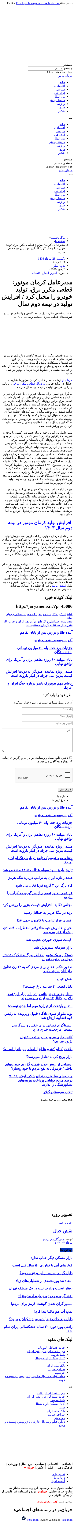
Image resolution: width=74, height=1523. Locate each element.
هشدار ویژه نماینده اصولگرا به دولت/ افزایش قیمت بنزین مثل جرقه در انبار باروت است (39, 673)
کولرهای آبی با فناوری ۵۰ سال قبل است (42, 1265)
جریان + (29, 1467)
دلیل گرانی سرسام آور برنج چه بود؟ (46, 1273)
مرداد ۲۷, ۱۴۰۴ (62, 1242)
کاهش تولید (59, 585)
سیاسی (60, 89)
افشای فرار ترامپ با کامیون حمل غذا (44, 920)
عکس (61, 111)
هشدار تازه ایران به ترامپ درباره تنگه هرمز (40, 878)
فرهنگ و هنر (57, 100)
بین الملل (59, 96)
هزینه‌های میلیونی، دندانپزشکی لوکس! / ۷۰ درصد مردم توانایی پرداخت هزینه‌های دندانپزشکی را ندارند (40, 1080)
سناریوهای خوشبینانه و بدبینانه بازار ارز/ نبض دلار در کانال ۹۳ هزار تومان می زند (39, 996)
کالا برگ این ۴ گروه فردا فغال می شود (44, 885)
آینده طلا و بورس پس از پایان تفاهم (46, 632)
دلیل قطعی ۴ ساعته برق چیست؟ (47, 986)
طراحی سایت (56, 1369)
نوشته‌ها (60, 241)
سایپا (62, 1362)
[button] (37, 65)
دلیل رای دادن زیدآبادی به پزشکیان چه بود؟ (40, 1319)
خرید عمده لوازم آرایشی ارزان (46, 1351)
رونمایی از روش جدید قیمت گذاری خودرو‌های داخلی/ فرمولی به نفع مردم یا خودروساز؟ (38, 1066)
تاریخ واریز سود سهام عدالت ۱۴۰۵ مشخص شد (37, 870)
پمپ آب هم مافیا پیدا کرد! (53, 1311)
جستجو (68, 68)
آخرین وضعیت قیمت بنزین (53, 640)
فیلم (62, 107)
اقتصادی (59, 85)
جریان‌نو (42, 1491)
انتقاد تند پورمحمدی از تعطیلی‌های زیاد (44, 1281)
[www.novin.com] (44, 1177)
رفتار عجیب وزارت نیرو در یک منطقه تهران (40, 1288)
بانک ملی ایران (56, 1365)
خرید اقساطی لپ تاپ (51, 1347)
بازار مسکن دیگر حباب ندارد (51, 1258)
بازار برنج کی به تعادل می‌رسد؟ (49, 1057)
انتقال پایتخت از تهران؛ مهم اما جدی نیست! (40, 1006)
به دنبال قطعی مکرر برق (29, 383)
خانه (62, 82)
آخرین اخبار (50, 272)
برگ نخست (58, 237)
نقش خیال (64, 979)
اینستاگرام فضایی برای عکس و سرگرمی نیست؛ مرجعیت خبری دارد (42, 1027)
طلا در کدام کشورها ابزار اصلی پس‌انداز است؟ (37, 1049)
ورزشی (60, 103)
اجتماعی (59, 93)
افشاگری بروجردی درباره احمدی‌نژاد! (45, 1296)
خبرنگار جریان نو (53, 1239)
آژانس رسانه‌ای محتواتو (47, 1502)
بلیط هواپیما (57, 1354)
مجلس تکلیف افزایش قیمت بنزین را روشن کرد (37, 905)
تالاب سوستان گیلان (57, 1092)
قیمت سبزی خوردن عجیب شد (49, 940)
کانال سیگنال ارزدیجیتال (50, 1358)
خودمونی (59, 1372)
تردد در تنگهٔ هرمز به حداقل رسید (48, 912)
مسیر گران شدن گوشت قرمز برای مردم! (41, 1304)
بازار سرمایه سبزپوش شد (53, 947)
